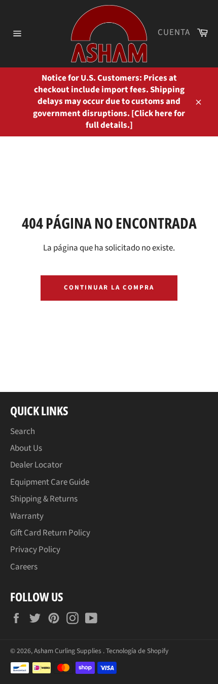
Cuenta (174, 32)
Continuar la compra (109, 287)
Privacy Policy (35, 550)
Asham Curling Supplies (68, 651)
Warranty (27, 516)
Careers (24, 567)
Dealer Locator (36, 465)
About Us (26, 448)
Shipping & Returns (44, 499)
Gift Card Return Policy (50, 533)
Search (22, 431)
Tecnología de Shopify (137, 651)
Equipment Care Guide (49, 482)
